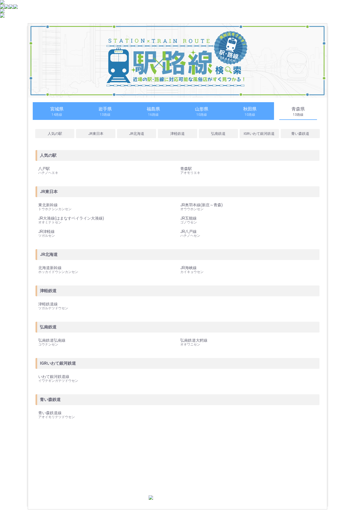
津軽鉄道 (177, 134)
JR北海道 (136, 134)
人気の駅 (55, 134)
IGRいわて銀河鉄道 (259, 134)
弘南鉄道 (218, 134)
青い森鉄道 (300, 134)
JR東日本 (95, 134)
